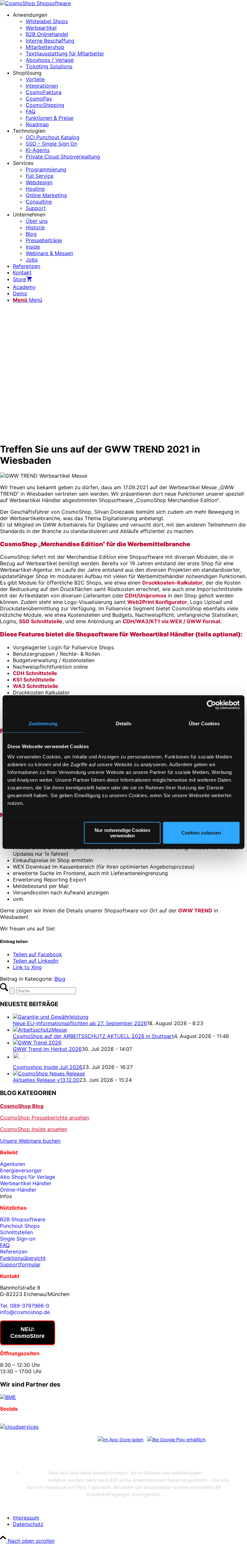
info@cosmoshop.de (25, 1312)
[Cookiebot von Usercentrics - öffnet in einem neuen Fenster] (211, 705)
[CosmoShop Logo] (35, 3)
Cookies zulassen (201, 832)
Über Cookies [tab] (204, 723)
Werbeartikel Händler (25, 1183)
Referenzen (13, 1251)
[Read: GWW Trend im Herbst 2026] (37, 1042)
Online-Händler (18, 1190)
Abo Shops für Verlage (27, 1177)
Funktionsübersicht (23, 1258)
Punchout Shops (20, 1226)
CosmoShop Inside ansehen (33, 1129)
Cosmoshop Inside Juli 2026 (47, 1067)
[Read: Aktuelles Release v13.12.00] (49, 1073)
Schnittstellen (16, 1232)
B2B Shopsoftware (22, 1219)
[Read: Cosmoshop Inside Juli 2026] (18, 1056)
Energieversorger (21, 1170)
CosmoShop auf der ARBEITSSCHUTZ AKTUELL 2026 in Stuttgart (93, 1036)
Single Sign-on (17, 1238)
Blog (59, 979)
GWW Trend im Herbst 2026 (47, 1049)
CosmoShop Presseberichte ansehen (44, 1117)
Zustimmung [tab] (43, 723)
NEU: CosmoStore (27, 1332)
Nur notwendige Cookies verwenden (122, 832)
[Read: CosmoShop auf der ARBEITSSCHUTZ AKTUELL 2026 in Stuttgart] (40, 1029)
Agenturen (12, 1164)
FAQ (5, 1245)
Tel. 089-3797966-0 (24, 1305)
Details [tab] (124, 723)
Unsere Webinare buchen (30, 1141)
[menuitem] (130, 41)
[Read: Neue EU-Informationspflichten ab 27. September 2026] (50, 1017)
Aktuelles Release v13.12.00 (46, 1080)
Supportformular (20, 1264)
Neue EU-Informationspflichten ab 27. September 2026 (80, 1023)
